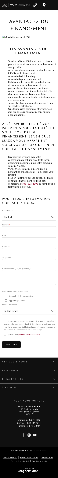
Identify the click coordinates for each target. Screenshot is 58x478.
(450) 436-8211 (33, 423)
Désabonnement (47, 457)
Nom (5, 236)
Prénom (6, 225)
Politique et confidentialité (29, 457)
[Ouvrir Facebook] (23, 435)
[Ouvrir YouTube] (35, 435)
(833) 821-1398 (29, 183)
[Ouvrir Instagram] (29, 435)
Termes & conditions (10, 457)
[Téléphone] (35, 5)
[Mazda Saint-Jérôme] (16, 5)
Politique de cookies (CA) (20, 461)
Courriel (6, 247)
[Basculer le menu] (52, 5)
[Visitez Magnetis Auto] (29, 471)
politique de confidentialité (29, 334)
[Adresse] (44, 5)
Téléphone (6, 258)
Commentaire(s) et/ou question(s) (16, 269)
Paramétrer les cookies (39, 461)
